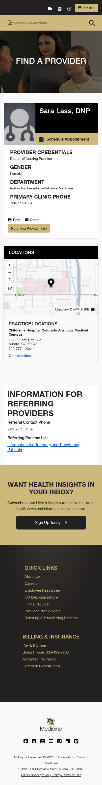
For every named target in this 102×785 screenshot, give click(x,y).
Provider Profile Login (42, 611)
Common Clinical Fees (41, 666)
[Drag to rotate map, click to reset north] (9, 279)
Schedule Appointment (67, 139)
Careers (31, 583)
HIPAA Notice (30, 775)
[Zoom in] (9, 265)
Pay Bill (89, 8)
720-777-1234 (20, 429)
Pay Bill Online (34, 645)
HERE (85, 309)
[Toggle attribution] (93, 309)
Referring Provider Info (29, 228)
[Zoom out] (9, 272)
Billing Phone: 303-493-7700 (46, 652)
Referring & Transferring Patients (51, 618)
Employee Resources (42, 590)
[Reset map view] (9, 288)
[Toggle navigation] (79, 23)
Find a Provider (37, 604)
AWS (76, 309)
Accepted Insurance (39, 659)
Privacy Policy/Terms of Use (61, 775)
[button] (51, 283)
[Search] (92, 23)
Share (34, 220)
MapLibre (61, 309)
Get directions (20, 356)
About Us (32, 576)
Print (16, 220)
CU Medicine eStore (41, 597)
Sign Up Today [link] (48, 522)
